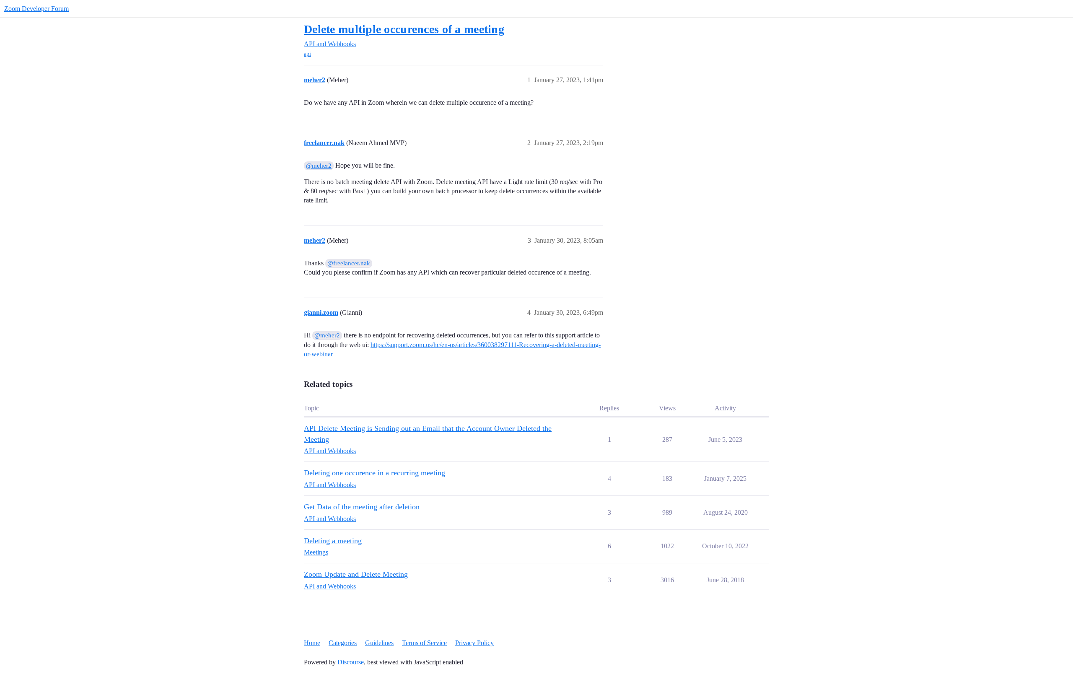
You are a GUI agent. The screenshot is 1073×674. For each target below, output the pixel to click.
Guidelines (379, 642)
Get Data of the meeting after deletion (362, 507)
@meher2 (319, 165)
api (307, 54)
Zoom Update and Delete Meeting (356, 574)
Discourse (350, 662)
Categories (343, 642)
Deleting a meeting (333, 541)
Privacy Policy (474, 642)
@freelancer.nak (348, 263)
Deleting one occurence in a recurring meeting (374, 473)
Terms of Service (424, 642)
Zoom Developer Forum (36, 8)
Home (312, 642)
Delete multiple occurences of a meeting (404, 29)
